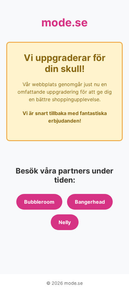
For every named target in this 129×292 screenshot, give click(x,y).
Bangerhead (90, 202)
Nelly (65, 222)
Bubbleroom (39, 202)
